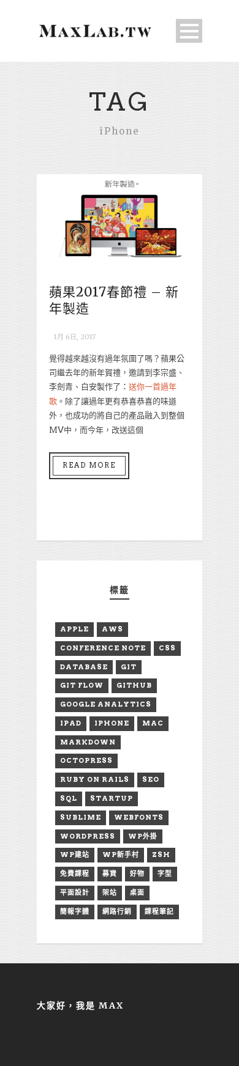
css (167, 648)
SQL (68, 798)
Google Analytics (105, 704)
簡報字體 (74, 911)
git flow (82, 685)
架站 (109, 892)
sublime (80, 817)
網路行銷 (117, 911)
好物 (137, 873)
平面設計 (74, 892)
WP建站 (74, 854)
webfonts (139, 817)
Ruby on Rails (94, 779)
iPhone (111, 723)
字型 (164, 873)
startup (111, 798)
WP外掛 (142, 836)
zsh (161, 854)
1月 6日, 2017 (75, 337)
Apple (74, 629)
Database (84, 667)
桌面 (137, 892)
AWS (112, 629)
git (129, 667)
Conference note (103, 648)
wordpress (87, 836)
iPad (71, 723)
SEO (150, 779)
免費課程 (74, 873)
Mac (153, 723)
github (134, 685)
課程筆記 (159, 911)
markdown (88, 742)
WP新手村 (120, 854)
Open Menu (189, 31)
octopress (86, 760)
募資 (109, 873)
